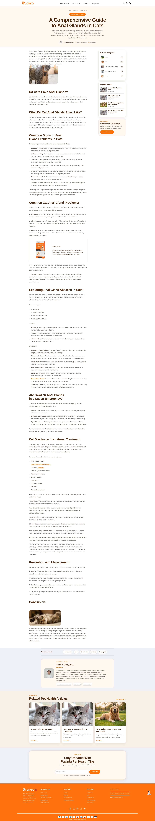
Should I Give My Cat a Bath (42, 729)
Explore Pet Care (107, 132)
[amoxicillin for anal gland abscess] (40, 260)
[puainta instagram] (77, 808)
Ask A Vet (75, 3)
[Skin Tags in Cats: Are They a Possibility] (77, 714)
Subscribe (95, 771)
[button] (130, 3)
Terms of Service (45, 802)
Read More (34, 740)
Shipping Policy (44, 800)
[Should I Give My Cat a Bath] (44, 714)
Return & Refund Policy (46, 797)
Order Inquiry (44, 792)
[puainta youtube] (84, 808)
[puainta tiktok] (81, 808)
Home (69, 10)
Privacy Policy (44, 795)
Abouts (85, 3)
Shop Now (63, 3)
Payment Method (91, 800)
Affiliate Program (68, 797)
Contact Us (90, 792)
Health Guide (90, 802)
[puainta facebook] (70, 808)
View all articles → (121, 699)
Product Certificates (69, 800)
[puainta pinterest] (74, 808)
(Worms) (41, 467)
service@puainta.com (117, 797)
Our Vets (66, 795)
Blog (73, 10)
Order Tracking (90, 797)
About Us (66, 792)
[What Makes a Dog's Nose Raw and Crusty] (110, 714)
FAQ (88, 795)
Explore (95, 3)
